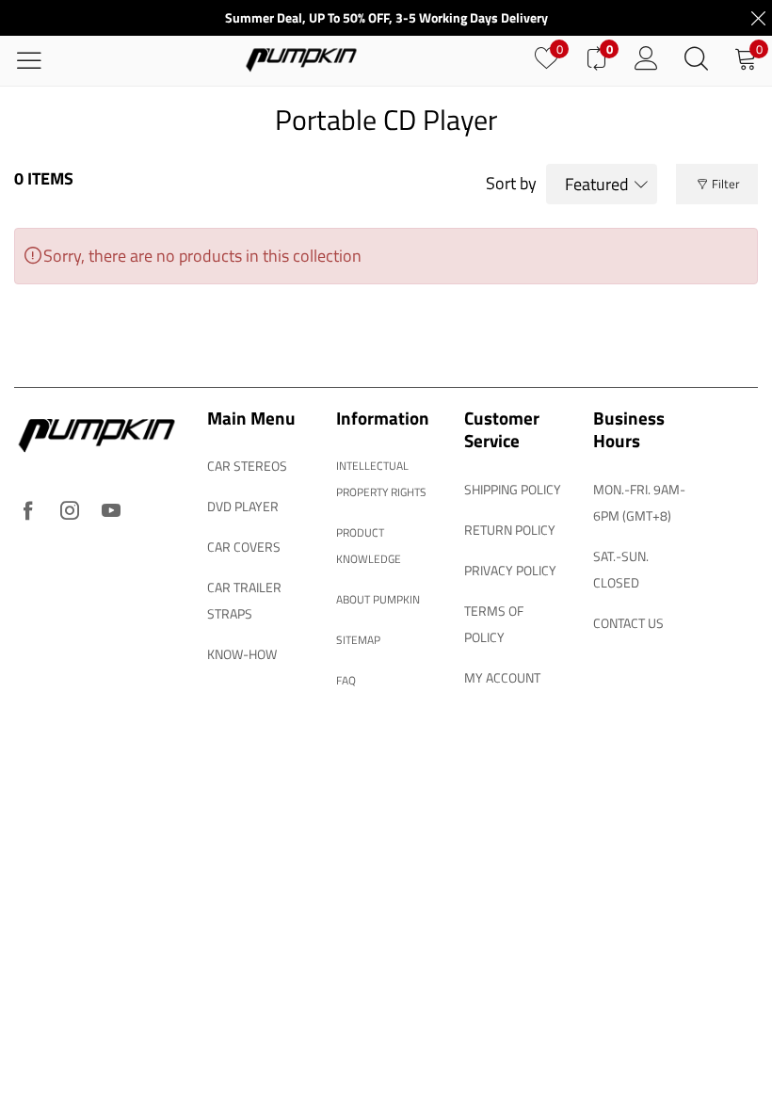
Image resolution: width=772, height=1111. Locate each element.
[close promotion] (758, 18)
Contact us (628, 623)
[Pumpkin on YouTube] (111, 512)
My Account (502, 677)
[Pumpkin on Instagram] (70, 512)
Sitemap (358, 640)
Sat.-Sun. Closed (621, 569)
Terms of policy (493, 624)
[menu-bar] (41, 60)
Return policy (509, 529)
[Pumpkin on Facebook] (28, 512)
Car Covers (244, 546)
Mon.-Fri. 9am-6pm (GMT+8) (639, 502)
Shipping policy (512, 489)
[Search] (696, 60)
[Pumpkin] (301, 60)
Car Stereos (247, 465)
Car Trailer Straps (244, 600)
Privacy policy (510, 570)
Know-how (242, 654)
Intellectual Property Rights (381, 479)
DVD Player (243, 506)
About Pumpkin (378, 599)
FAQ (346, 680)
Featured (597, 184)
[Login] (646, 60)
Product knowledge (368, 545)
